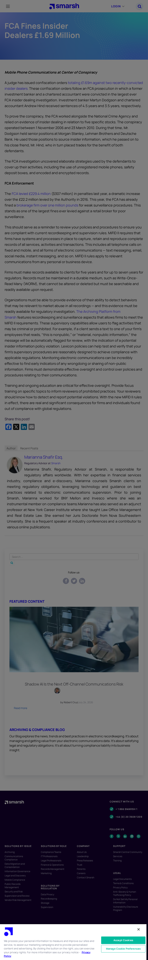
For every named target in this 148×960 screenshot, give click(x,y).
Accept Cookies (123, 940)
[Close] (138, 929)
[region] (73, 942)
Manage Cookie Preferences (123, 948)
